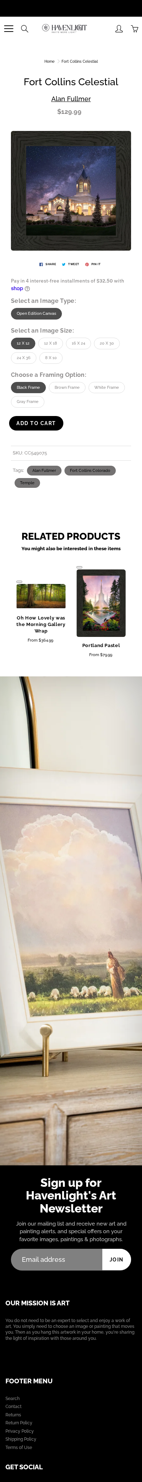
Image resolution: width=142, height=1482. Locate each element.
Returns (13, 1414)
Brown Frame (67, 387)
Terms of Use (18, 1447)
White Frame (106, 387)
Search (12, 1398)
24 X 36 (24, 357)
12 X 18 (50, 343)
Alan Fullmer (71, 99)
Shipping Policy (20, 1439)
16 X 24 (78, 343)
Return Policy (18, 1422)
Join (117, 1260)
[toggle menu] (8, 28)
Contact (13, 1406)
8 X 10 (51, 357)
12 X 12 (23, 343)
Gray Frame (28, 401)
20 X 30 (107, 343)
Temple (27, 483)
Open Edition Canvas (36, 313)
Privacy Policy (19, 1431)
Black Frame (28, 387)
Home (49, 61)
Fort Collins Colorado (90, 470)
